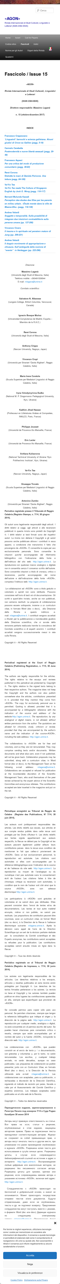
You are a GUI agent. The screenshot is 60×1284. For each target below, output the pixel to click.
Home (8, 37)
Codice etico (10, 44)
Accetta (30, 1255)
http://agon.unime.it (42, 561)
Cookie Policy (17, 1280)
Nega (30, 1264)
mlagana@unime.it (33, 281)
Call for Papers (31, 37)
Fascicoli (25, 44)
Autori (17, 37)
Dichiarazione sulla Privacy (36, 1280)
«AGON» (12, 18)
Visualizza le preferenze (30, 1273)
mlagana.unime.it (36, 925)
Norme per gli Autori (14, 50)
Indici (36, 44)
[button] (55, 1223)
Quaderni (9, 56)
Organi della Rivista (35, 50)
